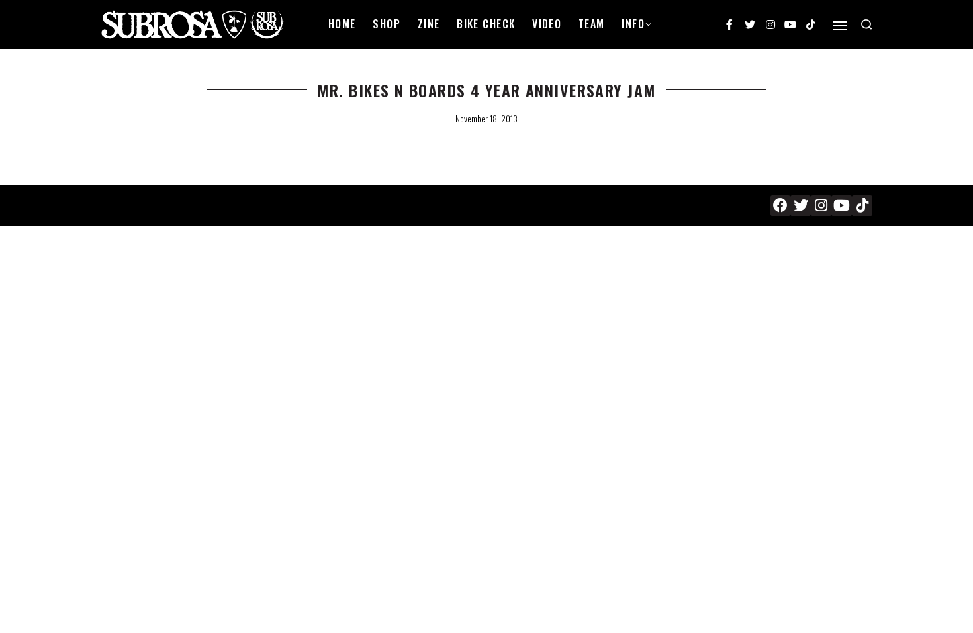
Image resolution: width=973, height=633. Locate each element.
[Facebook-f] (730, 24)
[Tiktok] (810, 24)
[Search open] (866, 24)
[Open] (840, 26)
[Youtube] (790, 24)
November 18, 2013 (486, 118)
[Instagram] (770, 24)
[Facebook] (780, 205)
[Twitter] (750, 24)
